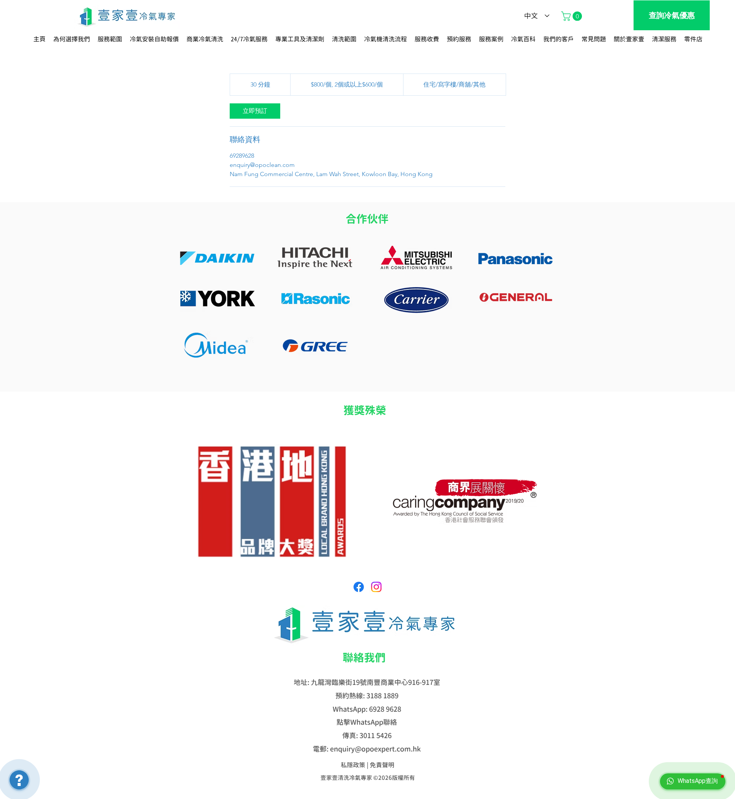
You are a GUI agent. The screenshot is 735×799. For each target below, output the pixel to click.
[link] (255, 111)
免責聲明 (382, 765)
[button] (572, 16)
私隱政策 (353, 765)
